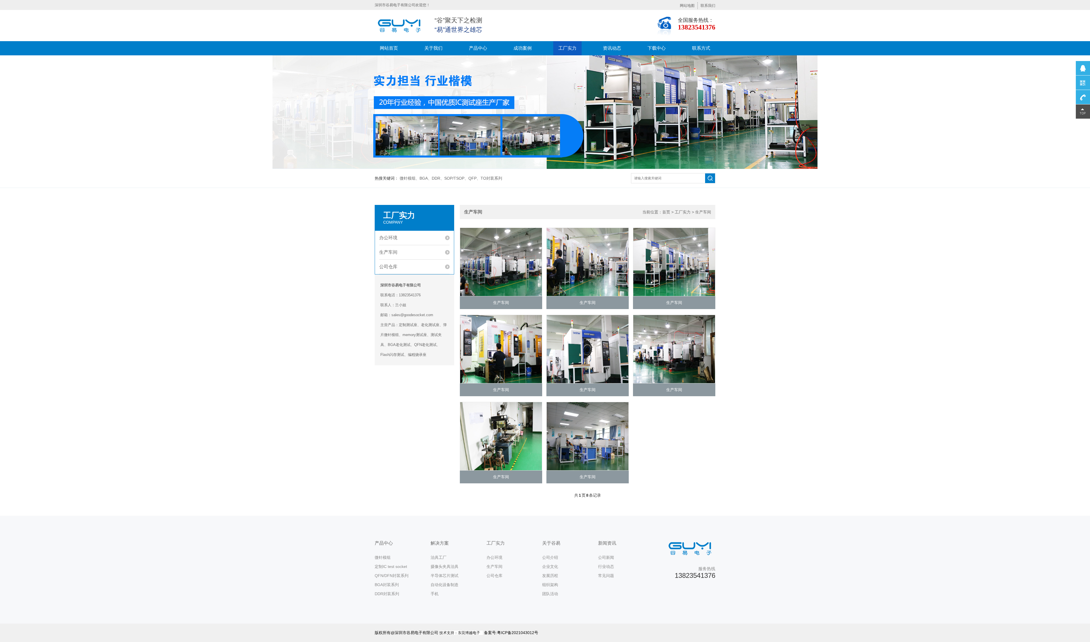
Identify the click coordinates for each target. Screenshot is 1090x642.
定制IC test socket (391, 566)
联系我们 (708, 5)
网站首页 (389, 48)
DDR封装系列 (387, 593)
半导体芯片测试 (444, 575)
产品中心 (478, 48)
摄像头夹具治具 (444, 566)
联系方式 (701, 48)
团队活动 (550, 593)
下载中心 (656, 48)
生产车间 (388, 252)
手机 (435, 593)
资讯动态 (612, 48)
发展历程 (550, 575)
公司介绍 (550, 557)
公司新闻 (606, 557)
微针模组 (383, 557)
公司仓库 (388, 266)
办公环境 (388, 237)
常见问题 (606, 575)
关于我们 (433, 48)
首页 (666, 212)
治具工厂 (439, 557)
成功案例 (522, 48)
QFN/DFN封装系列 (391, 575)
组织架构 (550, 584)
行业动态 (606, 566)
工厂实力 (567, 48)
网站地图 (687, 5)
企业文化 (550, 566)
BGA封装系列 (387, 584)
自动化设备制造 (444, 584)
